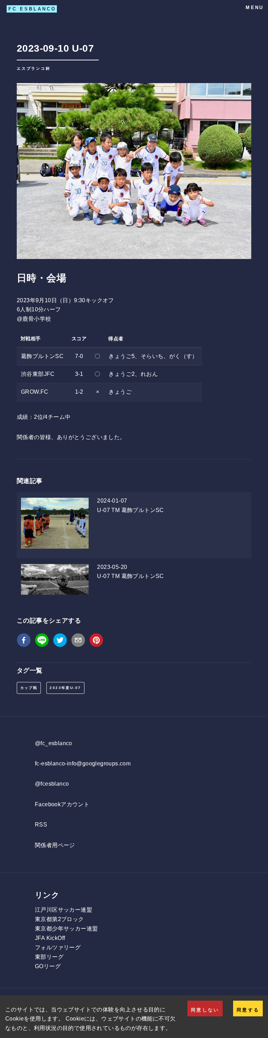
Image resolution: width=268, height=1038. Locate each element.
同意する (248, 1010)
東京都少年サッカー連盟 (66, 929)
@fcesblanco (52, 784)
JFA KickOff (50, 938)
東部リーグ (49, 957)
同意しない (205, 1010)
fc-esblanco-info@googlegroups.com (83, 763)
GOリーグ (48, 966)
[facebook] (24, 641)
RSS (41, 825)
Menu (254, 7)
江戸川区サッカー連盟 (63, 910)
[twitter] (60, 641)
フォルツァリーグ (58, 947)
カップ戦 (29, 688)
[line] (42, 641)
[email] (78, 641)
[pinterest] (96, 641)
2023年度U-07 (65, 688)
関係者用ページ (55, 845)
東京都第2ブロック (59, 919)
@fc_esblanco (53, 743)
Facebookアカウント (62, 804)
